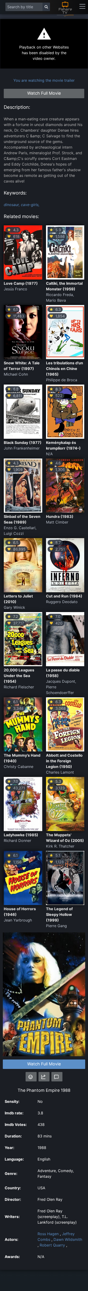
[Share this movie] (44, 1076)
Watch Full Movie (44, 1063)
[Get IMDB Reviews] (31, 1076)
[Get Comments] (56, 1076)
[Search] (46, 7)
